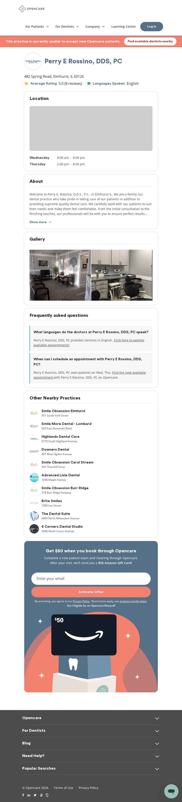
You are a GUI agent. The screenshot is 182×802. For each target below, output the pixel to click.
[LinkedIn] (29, 795)
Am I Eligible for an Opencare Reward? (91, 605)
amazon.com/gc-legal (133, 601)
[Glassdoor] (47, 795)
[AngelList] (41, 795)
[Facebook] (23, 795)
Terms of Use (63, 788)
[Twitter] (35, 795)
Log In (151, 26)
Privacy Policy (81, 601)
